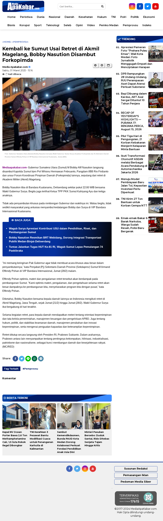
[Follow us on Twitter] (148, 6)
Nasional (54, 16)
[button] (108, 65)
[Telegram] (41, 358)
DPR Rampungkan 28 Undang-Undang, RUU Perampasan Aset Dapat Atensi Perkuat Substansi (134, 80)
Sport (38, 25)
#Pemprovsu (30, 368)
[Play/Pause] (95, 65)
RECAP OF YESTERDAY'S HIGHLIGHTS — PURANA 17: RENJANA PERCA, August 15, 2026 (132, 121)
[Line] (28, 358)
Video (91, 25)
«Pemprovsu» (20, 41)
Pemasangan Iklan (135, 475)
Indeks (146, 25)
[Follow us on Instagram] (132, 6)
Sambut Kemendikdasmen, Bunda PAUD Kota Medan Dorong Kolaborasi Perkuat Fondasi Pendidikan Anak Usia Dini (69, 442)
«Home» (6, 41)
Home (11, 16)
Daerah (69, 16)
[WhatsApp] (34, 358)
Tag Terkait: (11, 368)
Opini (79, 25)
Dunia (40, 16)
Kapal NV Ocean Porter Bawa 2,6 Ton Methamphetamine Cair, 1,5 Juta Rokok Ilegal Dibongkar (14, 439)
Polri (123, 16)
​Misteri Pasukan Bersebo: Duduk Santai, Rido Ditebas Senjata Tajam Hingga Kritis (97, 439)
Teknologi (52, 25)
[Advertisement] (140, 260)
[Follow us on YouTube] (155, 6)
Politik (135, 16)
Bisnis (11, 25)
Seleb (67, 25)
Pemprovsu (130, 25)
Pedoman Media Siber (136, 481)
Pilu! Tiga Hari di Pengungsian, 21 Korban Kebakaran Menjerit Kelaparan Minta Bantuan (133, 143)
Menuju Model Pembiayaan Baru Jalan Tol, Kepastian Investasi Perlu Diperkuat (134, 186)
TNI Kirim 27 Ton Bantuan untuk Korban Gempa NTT (134, 202)
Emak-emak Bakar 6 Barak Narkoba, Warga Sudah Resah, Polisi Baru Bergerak (134, 225)
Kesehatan (86, 16)
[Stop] (102, 65)
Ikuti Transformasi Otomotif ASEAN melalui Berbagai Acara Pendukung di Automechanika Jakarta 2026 (134, 164)
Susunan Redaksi (136, 468)
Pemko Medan (108, 25)
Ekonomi (149, 16)
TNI (113, 16)
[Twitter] (22, 358)
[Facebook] (15, 358)
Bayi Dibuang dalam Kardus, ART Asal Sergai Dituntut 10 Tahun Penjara (134, 98)
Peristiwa (26, 16)
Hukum (102, 16)
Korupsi (25, 25)
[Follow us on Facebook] (140, 6)
